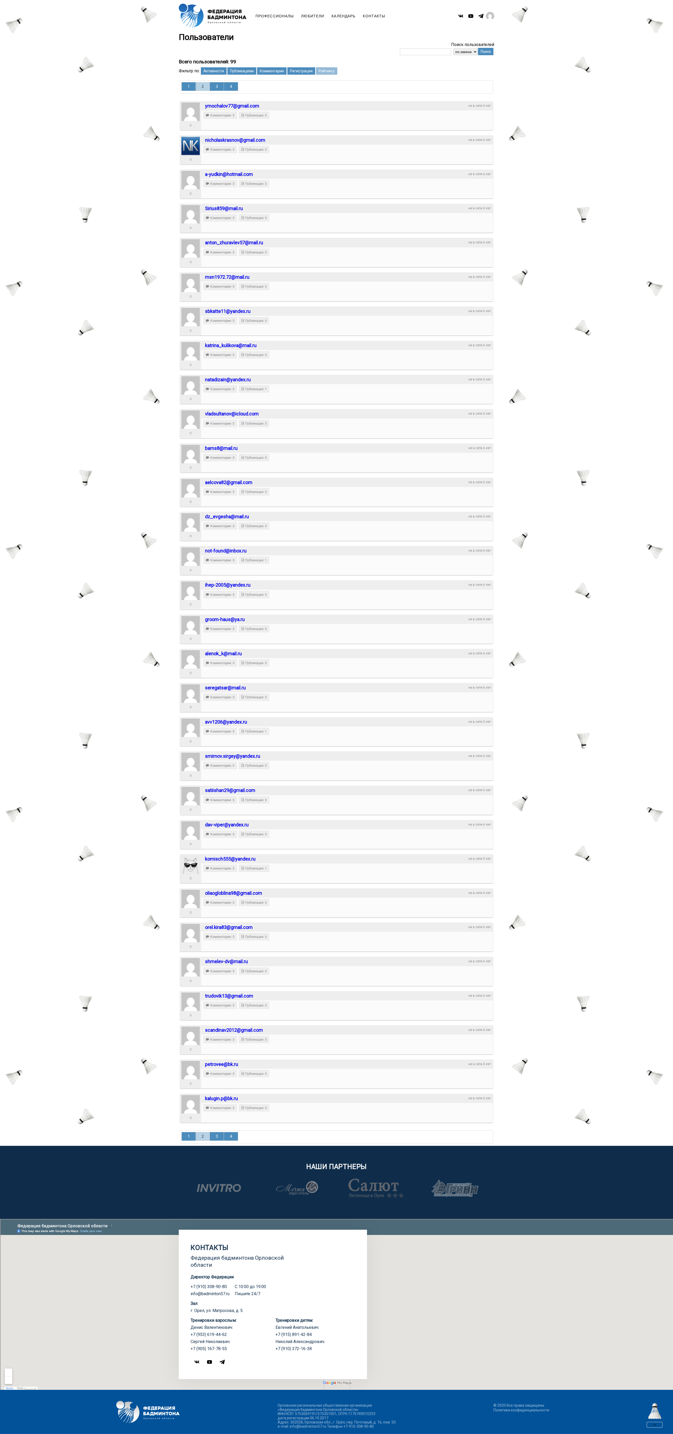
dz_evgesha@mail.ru (227, 516)
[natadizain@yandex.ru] (190, 385)
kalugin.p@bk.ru (221, 1098)
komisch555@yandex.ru (230, 859)
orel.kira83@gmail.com (229, 927)
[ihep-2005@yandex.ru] (190, 591)
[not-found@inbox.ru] (190, 556)
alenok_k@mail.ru (223, 653)
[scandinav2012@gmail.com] (190, 1036)
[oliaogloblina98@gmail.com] (190, 899)
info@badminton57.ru (210, 1293)
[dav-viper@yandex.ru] (190, 830)
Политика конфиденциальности (521, 1410)
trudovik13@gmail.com (229, 996)
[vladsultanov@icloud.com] (190, 419)
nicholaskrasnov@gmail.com (235, 140)
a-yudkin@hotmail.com (229, 174)
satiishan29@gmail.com (230, 790)
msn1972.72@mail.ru (227, 277)
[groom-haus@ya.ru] (190, 625)
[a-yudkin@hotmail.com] (190, 180)
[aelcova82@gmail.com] (190, 488)
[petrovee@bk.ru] (190, 1070)
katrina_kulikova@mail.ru (231, 345)
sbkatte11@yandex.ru (228, 311)
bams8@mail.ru (221, 448)
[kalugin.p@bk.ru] (190, 1104)
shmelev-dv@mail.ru (226, 961)
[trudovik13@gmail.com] (190, 1002)
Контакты (374, 16)
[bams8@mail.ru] (190, 454)
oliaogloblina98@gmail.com (233, 893)
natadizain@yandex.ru (228, 379)
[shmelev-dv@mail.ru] (190, 967)
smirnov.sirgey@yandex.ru (232, 756)
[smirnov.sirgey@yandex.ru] (190, 762)
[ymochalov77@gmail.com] (190, 112)
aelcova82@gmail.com (228, 482)
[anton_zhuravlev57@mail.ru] (190, 248)
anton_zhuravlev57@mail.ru (234, 242)
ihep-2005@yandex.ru (228, 585)
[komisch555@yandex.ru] (190, 865)
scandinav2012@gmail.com (234, 1030)
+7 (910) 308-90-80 (209, 1286)
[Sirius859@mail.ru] (190, 214)
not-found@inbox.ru (226, 550)
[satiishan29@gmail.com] (190, 796)
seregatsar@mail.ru (225, 687)
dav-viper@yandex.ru (227, 824)
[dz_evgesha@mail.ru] (190, 522)
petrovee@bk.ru (221, 1064)
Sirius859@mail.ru (224, 208)
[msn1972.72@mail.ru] (190, 283)
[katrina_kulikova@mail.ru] (190, 351)
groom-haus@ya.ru (225, 619)
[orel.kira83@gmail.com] (190, 933)
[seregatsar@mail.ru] (190, 693)
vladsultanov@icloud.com (232, 413)
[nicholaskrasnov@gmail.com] (190, 146)
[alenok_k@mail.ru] (190, 659)
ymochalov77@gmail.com (232, 106)
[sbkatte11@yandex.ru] (190, 317)
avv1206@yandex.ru (226, 722)
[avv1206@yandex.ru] (190, 728)
